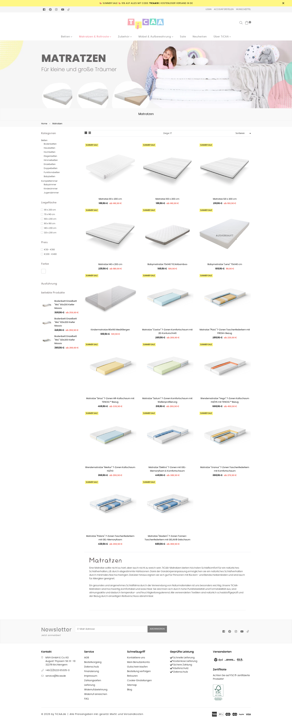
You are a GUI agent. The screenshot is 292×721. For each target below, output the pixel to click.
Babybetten (49, 176)
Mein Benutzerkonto (138, 662)
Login (208, 9)
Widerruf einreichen (95, 694)
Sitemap (132, 685)
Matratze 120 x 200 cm (225, 199)
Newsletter (56, 632)
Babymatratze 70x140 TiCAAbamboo (167, 264)
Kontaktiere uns (136, 657)
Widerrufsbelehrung (95, 689)
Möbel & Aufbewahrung (155, 36)
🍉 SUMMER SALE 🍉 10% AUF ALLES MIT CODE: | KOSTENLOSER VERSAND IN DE (146, 3)
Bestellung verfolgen (139, 671)
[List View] (89, 133)
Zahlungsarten (92, 680)
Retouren (132, 676)
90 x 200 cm (50, 210)
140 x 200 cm (50, 228)
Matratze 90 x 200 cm (110, 199)
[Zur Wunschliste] (133, 157)
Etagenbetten (50, 156)
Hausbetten (49, 148)
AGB (86, 657)
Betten (66, 36)
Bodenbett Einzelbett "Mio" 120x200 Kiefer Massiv (65, 340)
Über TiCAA (221, 36)
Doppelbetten (50, 168)
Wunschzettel (243, 9)
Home (44, 124)
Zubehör (124, 36)
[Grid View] (86, 133)
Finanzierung (91, 671)
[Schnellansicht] (133, 151)
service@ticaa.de (55, 676)
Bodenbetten (50, 144)
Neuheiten (200, 36)
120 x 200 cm (50, 233)
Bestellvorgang (92, 662)
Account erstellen (224, 9)
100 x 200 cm (50, 219)
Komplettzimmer (49, 181)
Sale (183, 36)
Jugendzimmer (51, 193)
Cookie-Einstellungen (139, 680)
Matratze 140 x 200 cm (110, 264)
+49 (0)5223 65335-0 (57, 670)
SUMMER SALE (92, 145)
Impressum (90, 676)
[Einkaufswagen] (246, 23)
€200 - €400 (50, 254)
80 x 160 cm (49, 223)
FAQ (86, 699)
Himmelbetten (51, 160)
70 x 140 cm (49, 214)
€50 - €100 (49, 250)
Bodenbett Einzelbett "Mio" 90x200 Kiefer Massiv (65, 304)
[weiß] (43, 271)
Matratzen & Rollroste (94, 36)
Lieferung (89, 685)
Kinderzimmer (51, 189)
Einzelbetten (50, 164)
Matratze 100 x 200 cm (167, 199)
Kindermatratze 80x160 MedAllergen (110, 330)
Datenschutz (91, 667)
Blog (129, 689)
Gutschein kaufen (137, 667)
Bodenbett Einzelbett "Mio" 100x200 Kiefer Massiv (65, 322)
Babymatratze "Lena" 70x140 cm (225, 264)
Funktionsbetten (52, 172)
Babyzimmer (50, 185)
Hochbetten (49, 152)
